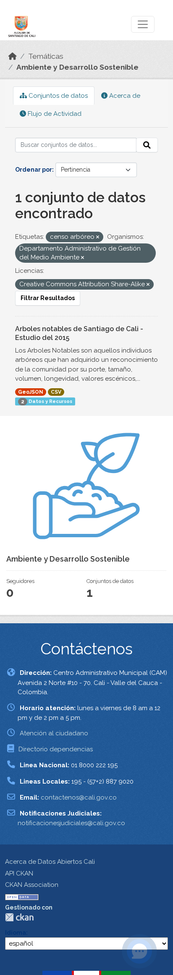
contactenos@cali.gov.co (79, 797)
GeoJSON (30, 392)
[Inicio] (12, 56)
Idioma (15, 932)
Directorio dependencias (55, 749)
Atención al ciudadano (54, 733)
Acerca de (123, 95)
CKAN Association (31, 885)
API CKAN (19, 873)
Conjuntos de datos (57, 95)
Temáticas (45, 56)
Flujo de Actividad (53, 114)
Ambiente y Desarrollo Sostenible (77, 67)
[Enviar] (147, 145)
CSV (56, 392)
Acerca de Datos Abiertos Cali (50, 861)
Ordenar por (33, 169)
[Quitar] (97, 237)
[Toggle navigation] (143, 24)
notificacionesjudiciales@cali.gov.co (71, 823)
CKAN (19, 917)
